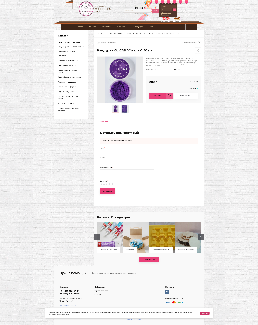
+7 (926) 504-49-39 (69, 293)
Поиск (155, 10)
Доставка (106, 27)
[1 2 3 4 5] (149, 184)
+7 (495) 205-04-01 (69, 291)
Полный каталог (149, 259)
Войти (174, 9)
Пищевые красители (114, 33)
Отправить (107, 191)
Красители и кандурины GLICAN (138, 33)
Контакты (121, 27)
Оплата (92, 27)
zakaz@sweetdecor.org (68, 305)
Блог (151, 27)
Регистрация (138, 27)
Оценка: (104, 181)
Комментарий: (106, 168)
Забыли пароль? (166, 13)
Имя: (102, 148)
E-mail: (102, 158)
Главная (79, 27)
